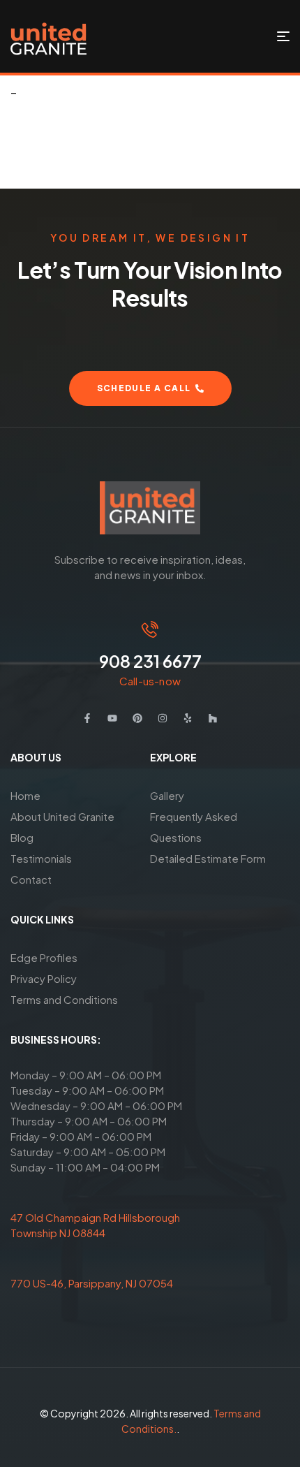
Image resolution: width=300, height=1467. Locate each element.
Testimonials (41, 858)
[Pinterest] (137, 718)
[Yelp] (187, 718)
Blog (21, 837)
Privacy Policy (43, 978)
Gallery (167, 795)
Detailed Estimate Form (208, 858)
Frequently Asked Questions (193, 827)
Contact (31, 879)
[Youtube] (112, 718)
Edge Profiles (43, 957)
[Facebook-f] (87, 718)
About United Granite (62, 816)
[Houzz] (213, 718)
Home (25, 795)
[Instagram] (162, 718)
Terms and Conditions (64, 999)
